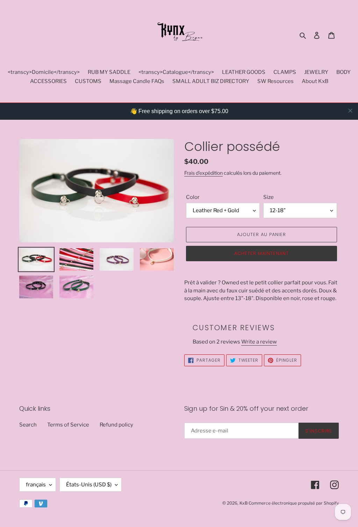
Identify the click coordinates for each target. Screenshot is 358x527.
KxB (243, 503)
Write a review (259, 342)
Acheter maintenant (261, 253)
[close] (350, 110)
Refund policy (116, 425)
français (36, 484)
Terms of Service (68, 425)
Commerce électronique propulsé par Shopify (294, 503)
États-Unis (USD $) (89, 484)
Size (268, 197)
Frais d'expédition (203, 173)
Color (193, 197)
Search (28, 425)
